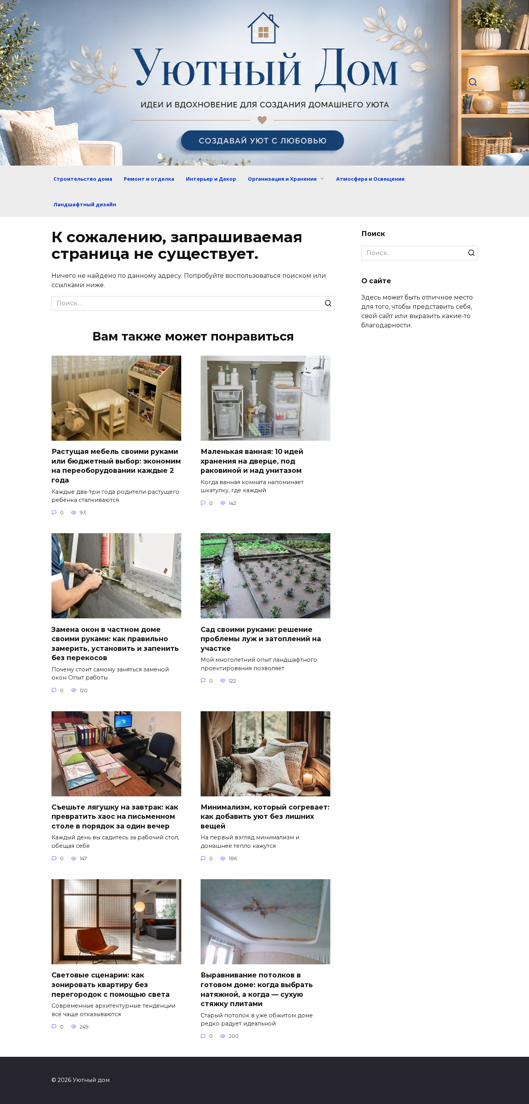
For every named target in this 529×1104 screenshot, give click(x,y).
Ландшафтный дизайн (84, 204)
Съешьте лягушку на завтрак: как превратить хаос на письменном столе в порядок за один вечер (115, 816)
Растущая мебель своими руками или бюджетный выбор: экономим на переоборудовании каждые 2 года (116, 465)
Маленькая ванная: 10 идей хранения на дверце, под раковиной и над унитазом (252, 460)
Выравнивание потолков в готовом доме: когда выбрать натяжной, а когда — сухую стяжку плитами (257, 989)
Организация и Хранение (282, 178)
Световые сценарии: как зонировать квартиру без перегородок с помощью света (111, 984)
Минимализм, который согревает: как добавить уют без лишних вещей (265, 816)
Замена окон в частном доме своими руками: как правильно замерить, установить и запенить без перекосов (115, 643)
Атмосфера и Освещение (370, 178)
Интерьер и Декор (211, 178)
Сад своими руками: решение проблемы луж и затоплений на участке (261, 638)
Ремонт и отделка (149, 178)
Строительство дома (82, 178)
